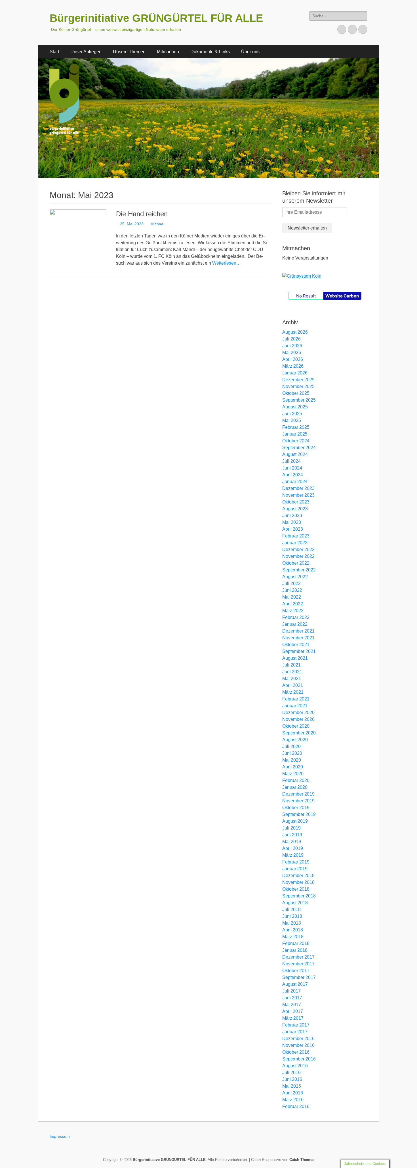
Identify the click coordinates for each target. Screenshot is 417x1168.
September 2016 (299, 1058)
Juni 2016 (292, 1079)
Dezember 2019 (298, 794)
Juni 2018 (292, 916)
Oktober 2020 (295, 726)
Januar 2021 (295, 705)
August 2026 (295, 332)
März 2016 (293, 1099)
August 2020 (295, 739)
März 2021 (293, 692)
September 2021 (299, 651)
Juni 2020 (292, 753)
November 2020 (298, 719)
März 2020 (293, 773)
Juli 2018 (291, 909)
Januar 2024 (295, 481)
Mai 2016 (291, 1086)
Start (54, 51)
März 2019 (293, 855)
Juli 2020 (291, 746)
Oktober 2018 (295, 889)
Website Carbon (342, 296)
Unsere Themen (129, 51)
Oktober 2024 (295, 440)
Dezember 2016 (298, 1038)
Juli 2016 (291, 1072)
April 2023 (292, 529)
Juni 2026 (292, 345)
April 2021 (292, 685)
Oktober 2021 (295, 644)
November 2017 (298, 963)
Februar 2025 (295, 427)
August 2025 (295, 406)
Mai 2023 (291, 522)
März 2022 (293, 610)
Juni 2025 (292, 413)
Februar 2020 (295, 780)
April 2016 (292, 1092)
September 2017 (299, 977)
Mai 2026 (291, 352)
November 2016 (298, 1045)
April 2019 (292, 848)
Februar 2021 (295, 698)
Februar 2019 (295, 862)
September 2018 (299, 895)
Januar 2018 (295, 950)
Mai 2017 (291, 1004)
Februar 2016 (295, 1106)
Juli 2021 (291, 665)
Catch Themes (301, 1160)
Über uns (250, 51)
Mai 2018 (291, 923)
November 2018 (298, 882)
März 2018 (293, 936)
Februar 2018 (295, 943)
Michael (157, 224)
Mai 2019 (291, 841)
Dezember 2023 (298, 488)
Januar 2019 (295, 868)
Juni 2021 (292, 671)
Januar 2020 (295, 787)
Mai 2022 (291, 597)
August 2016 (295, 1065)
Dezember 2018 (298, 875)
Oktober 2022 (295, 563)
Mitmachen (168, 51)
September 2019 (299, 814)
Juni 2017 (292, 997)
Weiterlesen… (226, 263)
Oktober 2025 (295, 393)
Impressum (60, 1136)
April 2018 (292, 929)
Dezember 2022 (298, 549)
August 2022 (295, 576)
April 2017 (292, 1011)
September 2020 (299, 732)
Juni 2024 (292, 468)
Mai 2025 (291, 420)
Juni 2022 (292, 590)
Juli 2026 (291, 339)
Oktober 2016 (295, 1052)
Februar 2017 (295, 1025)
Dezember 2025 (298, 379)
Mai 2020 (291, 760)
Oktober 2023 (295, 502)
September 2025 (299, 400)
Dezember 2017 (298, 957)
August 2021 (295, 658)
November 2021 (298, 637)
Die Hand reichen (142, 214)
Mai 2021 (291, 678)
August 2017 (295, 984)
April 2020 (292, 766)
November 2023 (298, 495)
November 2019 (298, 800)
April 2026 (292, 359)
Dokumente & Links (210, 51)
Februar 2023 (295, 535)
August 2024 (295, 454)
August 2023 (295, 508)
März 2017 (293, 1018)
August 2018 (295, 902)
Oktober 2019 (295, 807)
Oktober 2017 (295, 970)
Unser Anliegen (86, 51)
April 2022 (292, 603)
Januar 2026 (295, 372)
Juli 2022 (291, 583)
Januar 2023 (295, 542)
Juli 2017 (291, 991)
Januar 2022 (295, 624)
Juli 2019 (291, 828)
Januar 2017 (295, 1031)
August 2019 (295, 821)
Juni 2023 (292, 515)
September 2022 (299, 569)
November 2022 (298, 556)
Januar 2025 (295, 434)
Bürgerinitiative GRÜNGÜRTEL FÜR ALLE (156, 18)
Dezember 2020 (298, 712)
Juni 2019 (292, 834)
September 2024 (299, 447)
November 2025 (298, 386)
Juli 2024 (291, 461)
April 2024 (292, 474)
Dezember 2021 (298, 631)
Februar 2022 (295, 617)
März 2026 (293, 366)
